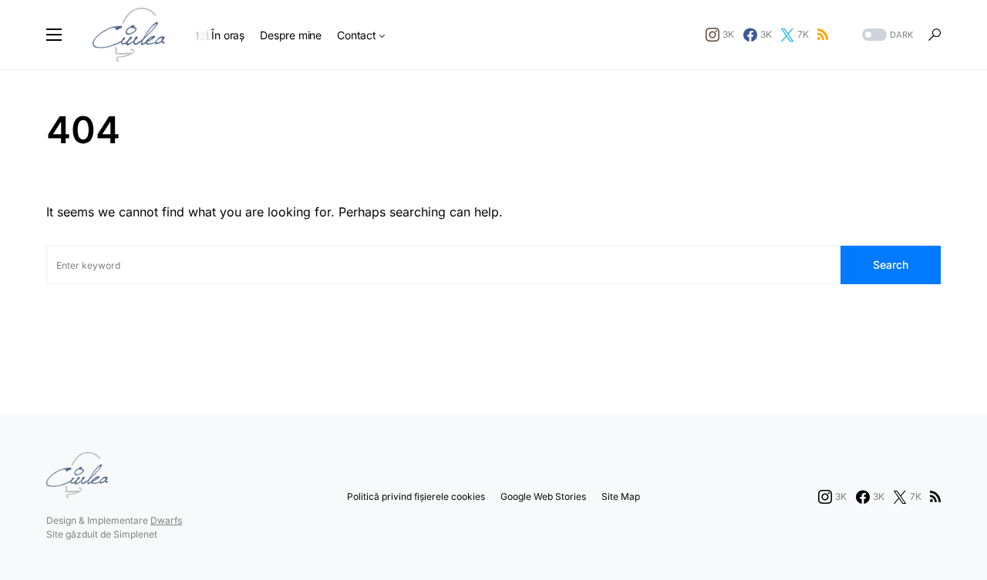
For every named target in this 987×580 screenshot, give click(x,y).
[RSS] (822, 35)
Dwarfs (166, 520)
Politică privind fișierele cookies (416, 496)
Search (890, 264)
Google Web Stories (543, 496)
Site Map (620, 496)
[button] (54, 34)
